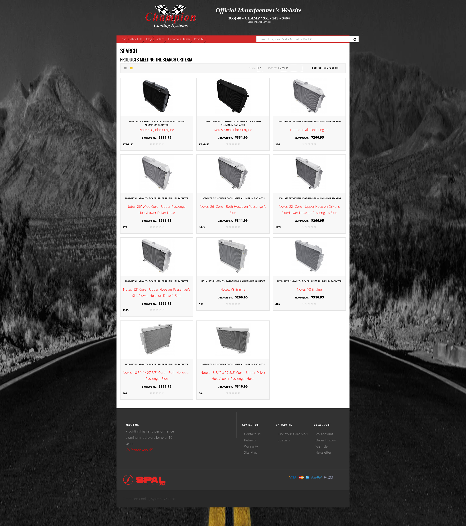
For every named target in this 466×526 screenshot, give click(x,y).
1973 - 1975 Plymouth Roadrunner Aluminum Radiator (309, 281)
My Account (324, 434)
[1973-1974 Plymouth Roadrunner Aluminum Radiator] (157, 339)
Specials (284, 440)
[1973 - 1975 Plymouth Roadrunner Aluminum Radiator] (309, 256)
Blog (149, 39)
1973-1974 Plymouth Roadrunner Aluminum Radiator (157, 364)
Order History (325, 440)
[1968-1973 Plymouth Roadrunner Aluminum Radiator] (309, 96)
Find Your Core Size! (293, 434)
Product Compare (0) (325, 67)
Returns (250, 440)
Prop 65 (199, 39)
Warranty (251, 446)
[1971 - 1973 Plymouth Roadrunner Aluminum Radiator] (233, 256)
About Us (136, 39)
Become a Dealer (179, 39)
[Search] (355, 39)
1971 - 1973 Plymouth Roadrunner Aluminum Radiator (233, 281)
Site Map (250, 452)
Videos (160, 39)
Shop (123, 39)
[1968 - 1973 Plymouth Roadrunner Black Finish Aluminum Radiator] (157, 96)
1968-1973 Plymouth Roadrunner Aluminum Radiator (309, 121)
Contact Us (252, 434)
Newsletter (323, 452)
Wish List (321, 446)
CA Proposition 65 (139, 449)
